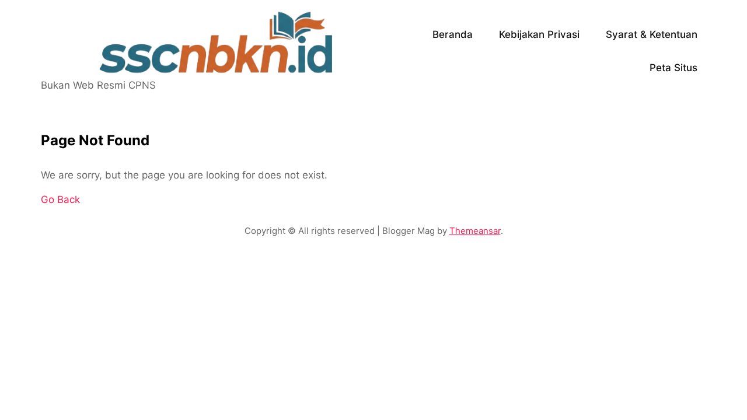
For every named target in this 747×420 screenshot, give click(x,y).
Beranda (452, 34)
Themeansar (475, 230)
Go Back (60, 199)
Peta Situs (673, 68)
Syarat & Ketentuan (651, 34)
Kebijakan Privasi (539, 34)
